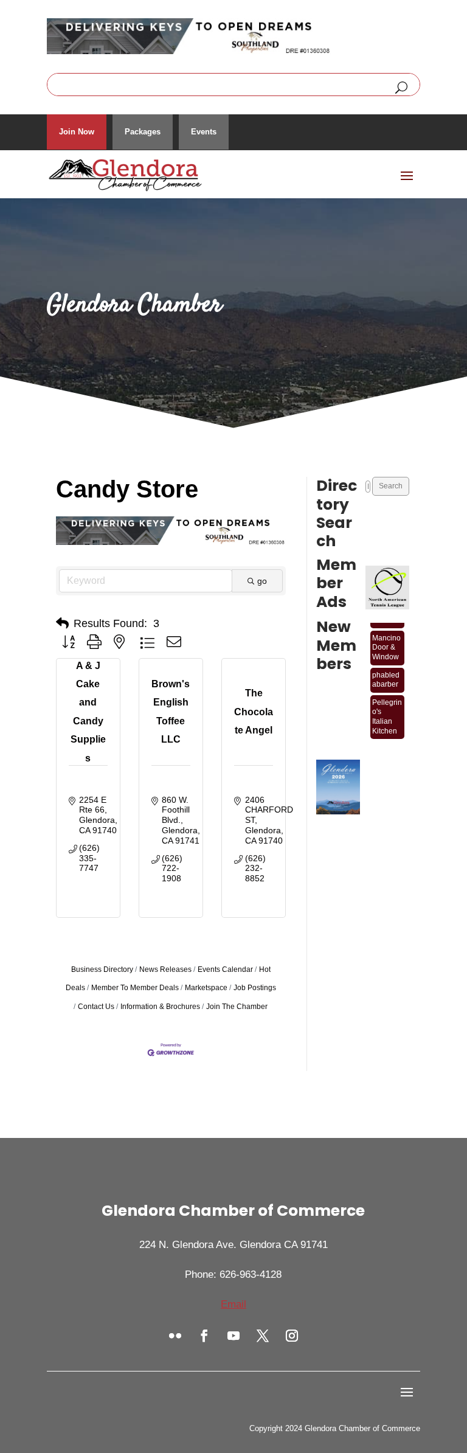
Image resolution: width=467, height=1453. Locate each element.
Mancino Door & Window (386, 642)
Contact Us (96, 1006)
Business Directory (102, 969)
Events (203, 131)
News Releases (165, 969)
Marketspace (206, 987)
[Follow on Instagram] (292, 1335)
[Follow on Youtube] (233, 1335)
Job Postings (255, 987)
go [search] (262, 581)
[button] (62, 623)
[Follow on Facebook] (204, 1335)
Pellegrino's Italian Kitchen (387, 711)
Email (233, 1304)
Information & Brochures (160, 1006)
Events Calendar (225, 969)
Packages (143, 131)
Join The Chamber (237, 1006)
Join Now (76, 131)
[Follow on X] (263, 1335)
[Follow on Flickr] (175, 1335)
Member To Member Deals (135, 987)
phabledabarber (386, 674)
